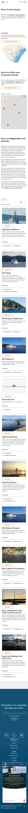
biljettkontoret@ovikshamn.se (11, 291)
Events (14, 743)
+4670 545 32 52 (8, 498)
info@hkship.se (17, 245)
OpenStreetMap (20, 128)
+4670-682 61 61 (7, 629)
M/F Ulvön (11, 14)
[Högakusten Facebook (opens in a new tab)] (6, 735)
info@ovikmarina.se (18, 583)
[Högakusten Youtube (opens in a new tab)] (21, 735)
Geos (4, 199)
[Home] (3, 2)
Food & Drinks (14, 745)
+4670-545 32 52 (8, 674)
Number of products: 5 (6, 93)
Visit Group (11, 805)
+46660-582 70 (7, 583)
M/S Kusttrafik (20, 14)
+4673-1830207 (7, 453)
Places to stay (14, 747)
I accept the (15, 715)
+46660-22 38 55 (8, 289)
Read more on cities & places (10, 41)
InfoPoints (14, 757)
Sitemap (14, 760)
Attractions (14, 740)
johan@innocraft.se (19, 629)
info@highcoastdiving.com (10, 455)
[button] (14, 104)
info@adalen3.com (18, 372)
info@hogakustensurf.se (9, 500)
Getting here (14, 753)
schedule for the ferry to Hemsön (12, 187)
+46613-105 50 (7, 245)
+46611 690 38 (7, 409)
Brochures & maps (14, 755)
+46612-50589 (7, 372)
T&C (18, 715)
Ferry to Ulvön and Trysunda (10, 87)
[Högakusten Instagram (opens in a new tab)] (14, 735)
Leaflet (15, 128)
